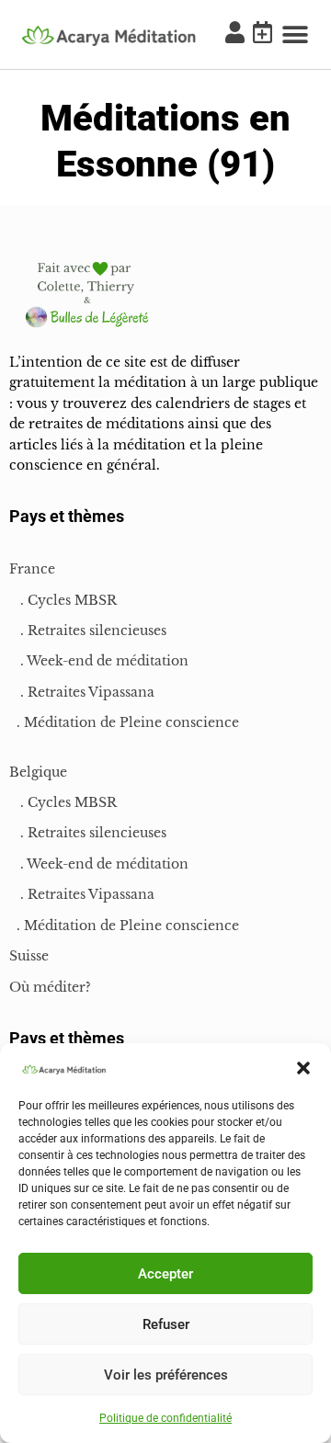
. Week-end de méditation (98, 661)
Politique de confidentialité (165, 1418)
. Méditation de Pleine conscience (124, 722)
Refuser (166, 1324)
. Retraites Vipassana (81, 692)
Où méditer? (50, 987)
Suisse (29, 956)
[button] (303, 1068)
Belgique (38, 772)
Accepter (165, 1274)
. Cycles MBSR (63, 600)
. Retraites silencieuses (87, 630)
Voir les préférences (166, 1375)
